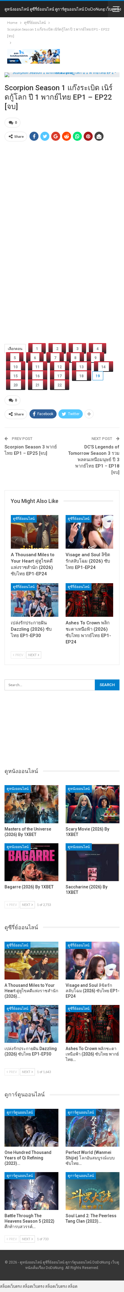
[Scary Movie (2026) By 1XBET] (92, 804)
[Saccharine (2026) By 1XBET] (92, 862)
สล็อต (72, 1286)
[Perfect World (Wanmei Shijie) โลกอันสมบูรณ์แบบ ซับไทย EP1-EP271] (92, 1128)
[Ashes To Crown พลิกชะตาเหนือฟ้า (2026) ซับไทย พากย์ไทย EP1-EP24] (89, 600)
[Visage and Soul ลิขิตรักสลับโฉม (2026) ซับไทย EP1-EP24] (89, 532)
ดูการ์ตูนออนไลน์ (20, 1112)
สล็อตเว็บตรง (11, 1286)
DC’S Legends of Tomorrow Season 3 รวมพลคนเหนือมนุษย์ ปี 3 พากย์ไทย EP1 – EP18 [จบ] (93, 459)
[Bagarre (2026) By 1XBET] (31, 862)
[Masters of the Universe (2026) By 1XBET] (31, 804)
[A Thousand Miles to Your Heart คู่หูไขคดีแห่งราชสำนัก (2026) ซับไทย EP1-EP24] (34, 532)
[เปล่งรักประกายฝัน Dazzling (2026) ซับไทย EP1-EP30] (34, 600)
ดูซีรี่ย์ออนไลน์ (24, 519)
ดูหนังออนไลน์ (18, 789)
